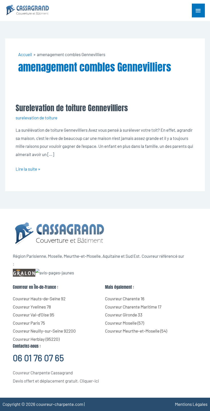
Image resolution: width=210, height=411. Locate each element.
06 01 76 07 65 (38, 358)
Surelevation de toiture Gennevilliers (72, 108)
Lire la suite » (28, 168)
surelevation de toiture (36, 117)
